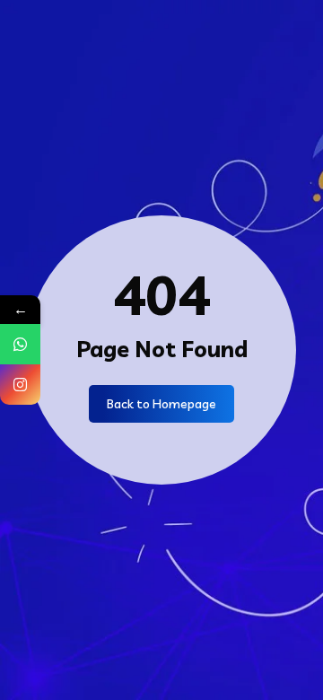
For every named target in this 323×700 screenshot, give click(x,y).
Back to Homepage (161, 404)
